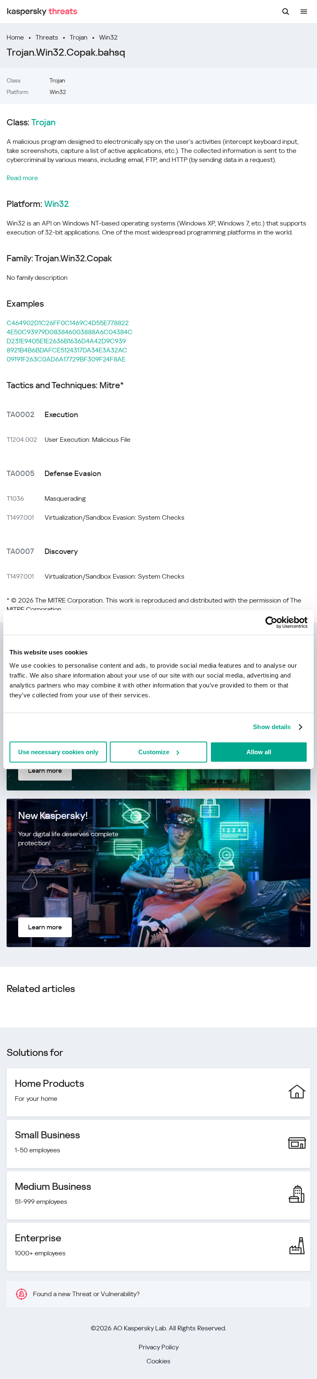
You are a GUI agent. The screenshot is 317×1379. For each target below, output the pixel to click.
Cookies (158, 1361)
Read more (22, 178)
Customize (153, 751)
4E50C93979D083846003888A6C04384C (69, 332)
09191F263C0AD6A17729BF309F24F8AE (66, 359)
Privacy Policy (159, 1347)
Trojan (79, 37)
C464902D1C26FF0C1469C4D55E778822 (68, 323)
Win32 (108, 37)
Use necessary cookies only (58, 751)
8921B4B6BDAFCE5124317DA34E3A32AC (67, 350)
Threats (46, 37)
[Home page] (42, 12)
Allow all (258, 751)
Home (15, 37)
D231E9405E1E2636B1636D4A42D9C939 (66, 341)
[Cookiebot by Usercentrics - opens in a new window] (271, 622)
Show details (272, 726)
